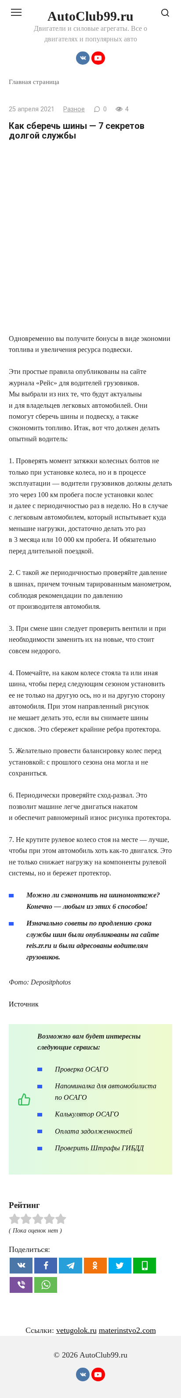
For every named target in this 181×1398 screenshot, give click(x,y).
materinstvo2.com (127, 1330)
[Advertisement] (90, 238)
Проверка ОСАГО (82, 1069)
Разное (74, 109)
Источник (24, 1004)
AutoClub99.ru (90, 16)
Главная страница (34, 81)
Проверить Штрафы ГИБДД (99, 1148)
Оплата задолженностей (93, 1131)
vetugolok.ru (76, 1330)
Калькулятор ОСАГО (87, 1114)
